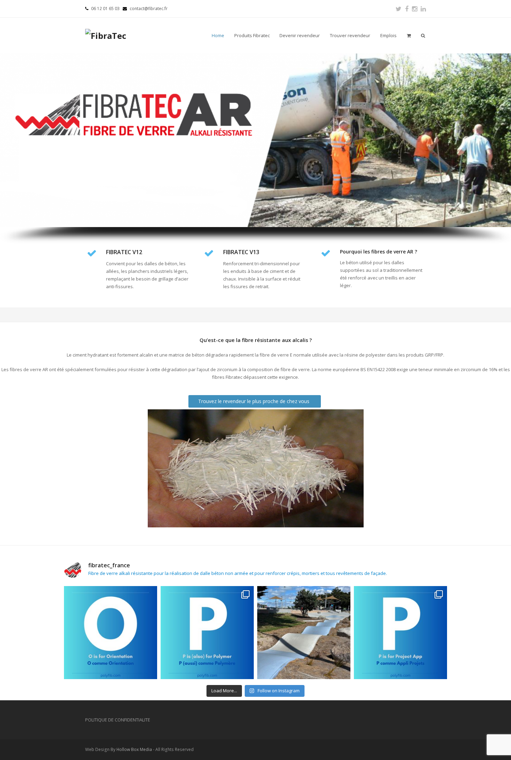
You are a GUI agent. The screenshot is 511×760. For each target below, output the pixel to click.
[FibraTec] (105, 35)
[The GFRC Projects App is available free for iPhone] (400, 632)
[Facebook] (406, 8)
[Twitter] (399, 8)
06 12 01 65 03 (105, 8)
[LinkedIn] (423, 8)
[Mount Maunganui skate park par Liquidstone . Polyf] (303, 632)
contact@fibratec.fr (149, 8)
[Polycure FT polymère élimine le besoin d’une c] (207, 632)
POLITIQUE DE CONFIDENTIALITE (117, 720)
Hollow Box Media (134, 749)
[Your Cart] (409, 35)
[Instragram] (414, 8)
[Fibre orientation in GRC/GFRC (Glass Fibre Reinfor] (110, 632)
